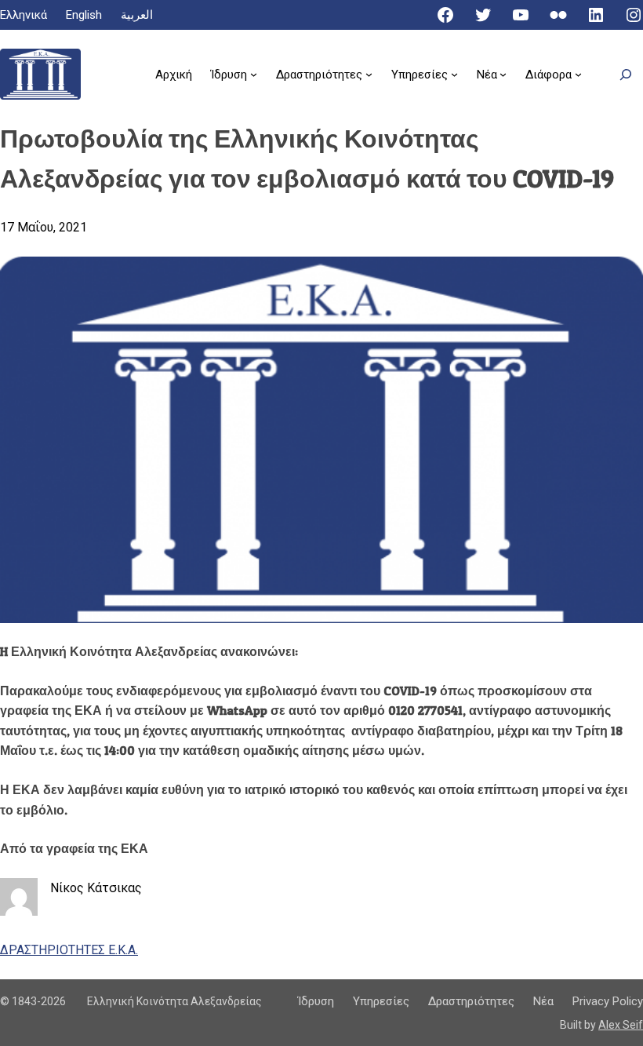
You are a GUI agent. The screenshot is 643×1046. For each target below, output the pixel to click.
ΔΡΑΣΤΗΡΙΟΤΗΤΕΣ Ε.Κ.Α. (69, 949)
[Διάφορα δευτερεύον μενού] (578, 74)
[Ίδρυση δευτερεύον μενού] (253, 74)
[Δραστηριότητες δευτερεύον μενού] (368, 74)
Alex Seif (620, 1025)
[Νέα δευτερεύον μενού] (503, 74)
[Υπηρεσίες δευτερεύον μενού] (454, 74)
